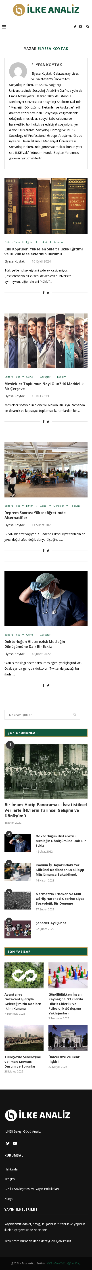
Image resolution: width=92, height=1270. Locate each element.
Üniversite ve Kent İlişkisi (64, 1059)
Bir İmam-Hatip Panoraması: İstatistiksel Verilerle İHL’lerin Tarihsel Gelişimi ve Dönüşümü (45, 810)
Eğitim (29, 242)
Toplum (61, 376)
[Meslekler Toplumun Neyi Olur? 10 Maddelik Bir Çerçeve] (46, 341)
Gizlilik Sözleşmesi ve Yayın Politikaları (31, 1189)
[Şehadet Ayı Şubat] (17, 929)
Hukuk (43, 242)
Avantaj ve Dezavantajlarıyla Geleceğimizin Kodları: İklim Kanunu (22, 1001)
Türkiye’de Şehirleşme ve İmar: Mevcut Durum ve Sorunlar (22, 1061)
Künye (8, 1198)
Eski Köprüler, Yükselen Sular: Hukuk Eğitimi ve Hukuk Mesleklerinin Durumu (43, 251)
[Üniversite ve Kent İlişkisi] (68, 1038)
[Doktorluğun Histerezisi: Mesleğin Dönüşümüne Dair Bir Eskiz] (46, 598)
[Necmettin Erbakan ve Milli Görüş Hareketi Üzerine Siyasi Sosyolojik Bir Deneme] (17, 901)
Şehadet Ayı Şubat (51, 922)
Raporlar (59, 242)
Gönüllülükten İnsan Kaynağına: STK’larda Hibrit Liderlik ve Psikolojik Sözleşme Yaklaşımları (65, 1003)
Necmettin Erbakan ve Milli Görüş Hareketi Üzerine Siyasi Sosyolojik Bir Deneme (60, 898)
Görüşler (45, 376)
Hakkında (11, 1169)
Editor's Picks (12, 242)
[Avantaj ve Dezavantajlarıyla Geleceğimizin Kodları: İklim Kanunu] (24, 975)
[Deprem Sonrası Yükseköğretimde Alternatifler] (46, 469)
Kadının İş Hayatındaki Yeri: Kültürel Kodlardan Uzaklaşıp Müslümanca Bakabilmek (60, 870)
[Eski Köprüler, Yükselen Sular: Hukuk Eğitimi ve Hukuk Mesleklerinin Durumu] (46, 206)
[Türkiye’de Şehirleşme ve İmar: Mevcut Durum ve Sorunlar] (24, 1038)
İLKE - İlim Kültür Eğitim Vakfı (64, 1263)
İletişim (9, 1179)
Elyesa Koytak (46, 64)
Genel (29, 376)
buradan (26, 1241)
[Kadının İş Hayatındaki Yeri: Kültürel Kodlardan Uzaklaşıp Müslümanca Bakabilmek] (17, 872)
